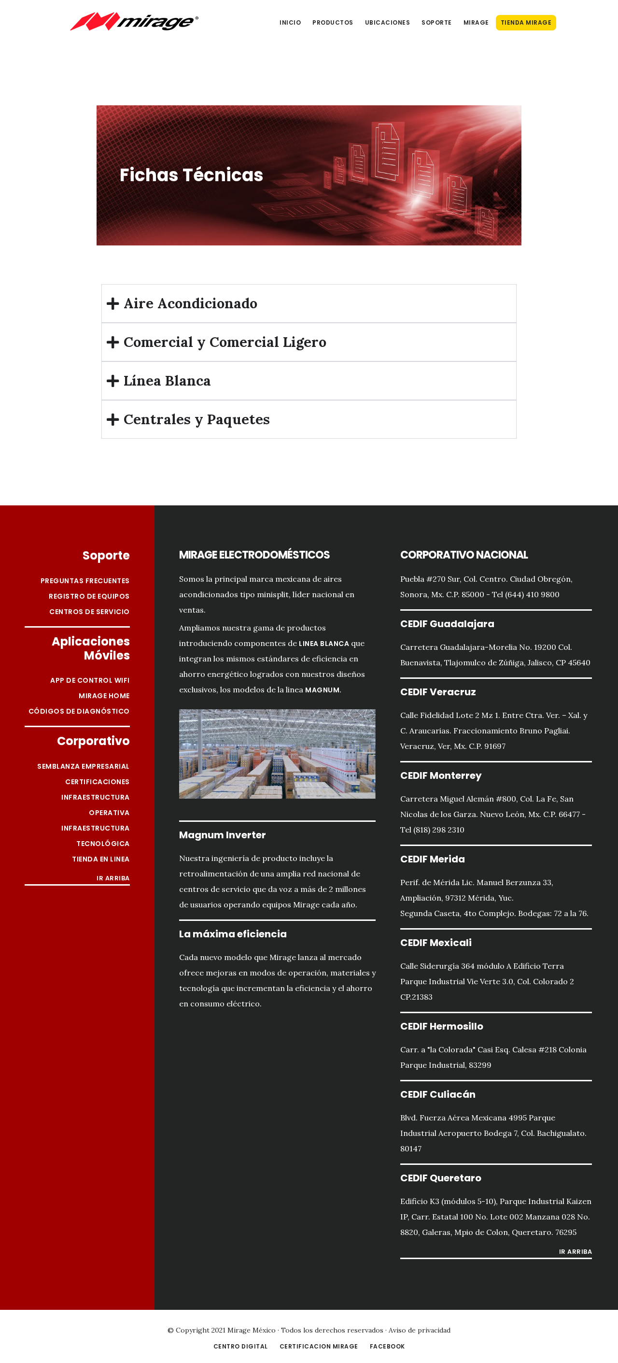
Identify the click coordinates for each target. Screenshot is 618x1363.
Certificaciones (97, 782)
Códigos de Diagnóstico (79, 711)
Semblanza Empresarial (83, 766)
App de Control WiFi (90, 680)
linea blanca (324, 643)
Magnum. (323, 690)
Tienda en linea (101, 859)
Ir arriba (113, 878)
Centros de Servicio (89, 612)
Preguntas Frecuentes (85, 581)
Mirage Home (104, 696)
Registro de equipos (89, 596)
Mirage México (134, 21)
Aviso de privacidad (419, 1330)
